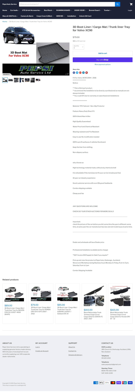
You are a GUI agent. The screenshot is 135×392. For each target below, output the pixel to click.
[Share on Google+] (80, 72)
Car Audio (14, 10)
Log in (37, 347)
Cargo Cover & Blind (44, 16)
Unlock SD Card (85, 16)
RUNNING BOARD (63, 10)
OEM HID (59, 16)
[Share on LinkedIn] (83, 72)
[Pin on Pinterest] (86, 72)
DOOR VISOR (79, 10)
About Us (71, 347)
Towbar (107, 10)
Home (4, 10)
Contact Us (72, 351)
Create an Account (41, 351)
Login (130, 10)
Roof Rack (48, 10)
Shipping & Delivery (75, 355)
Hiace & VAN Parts (9, 16)
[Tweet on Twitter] (77, 72)
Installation (71, 16)
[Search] (117, 4)
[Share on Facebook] (74, 72)
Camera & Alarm (27, 16)
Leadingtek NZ (21, 385)
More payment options (103, 64)
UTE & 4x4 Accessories (31, 10)
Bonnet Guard (94, 10)
